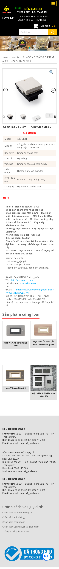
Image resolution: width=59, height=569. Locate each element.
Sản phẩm (20, 57)
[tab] (6, 199)
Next (54, 116)
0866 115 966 (25, 19)
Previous (3, 116)
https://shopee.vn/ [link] (28, 283)
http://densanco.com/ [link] (22, 280)
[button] (27, 48)
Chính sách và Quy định (22, 506)
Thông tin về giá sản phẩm (15, 531)
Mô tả (6, 198)
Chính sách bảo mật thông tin (17, 512)
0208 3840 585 (26, 16)
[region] (29, 43)
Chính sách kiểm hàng (13, 517)
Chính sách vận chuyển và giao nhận (20, 526)
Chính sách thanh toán (13, 521)
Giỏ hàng (47, 25)
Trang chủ (8, 57)
